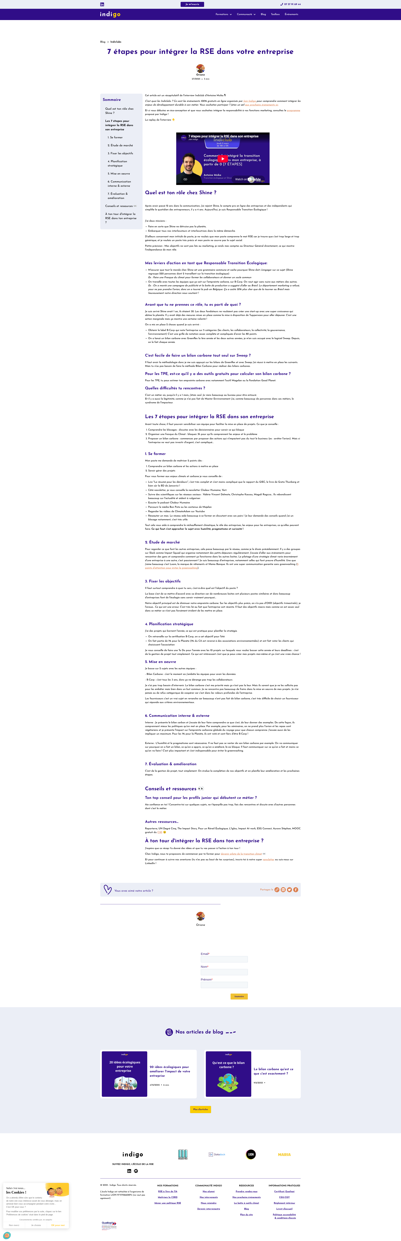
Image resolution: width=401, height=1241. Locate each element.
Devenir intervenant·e (208, 1209)
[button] (223, 14)
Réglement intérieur (284, 1203)
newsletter (268, 859)
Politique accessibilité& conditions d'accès (284, 1216)
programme (293, 110)
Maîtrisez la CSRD (167, 1197)
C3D (159, 832)
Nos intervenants (209, 1197)
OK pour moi (58, 1225)
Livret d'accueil (284, 1209)
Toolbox (275, 14)
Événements (291, 14)
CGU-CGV (284, 1197)
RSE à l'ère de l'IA (167, 1191)
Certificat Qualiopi (284, 1191)
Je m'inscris (192, 4)
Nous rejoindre (208, 1203)
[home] (110, 14)
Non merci (14, 1225)
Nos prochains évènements (246, 1197)
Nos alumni (209, 1191)
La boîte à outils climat (246, 1203)
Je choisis (36, 1225)
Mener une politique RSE (167, 1203)
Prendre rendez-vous (246, 1191)
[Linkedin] (102, 4)
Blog (263, 14)
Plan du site (246, 1215)
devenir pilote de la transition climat (241, 854)
